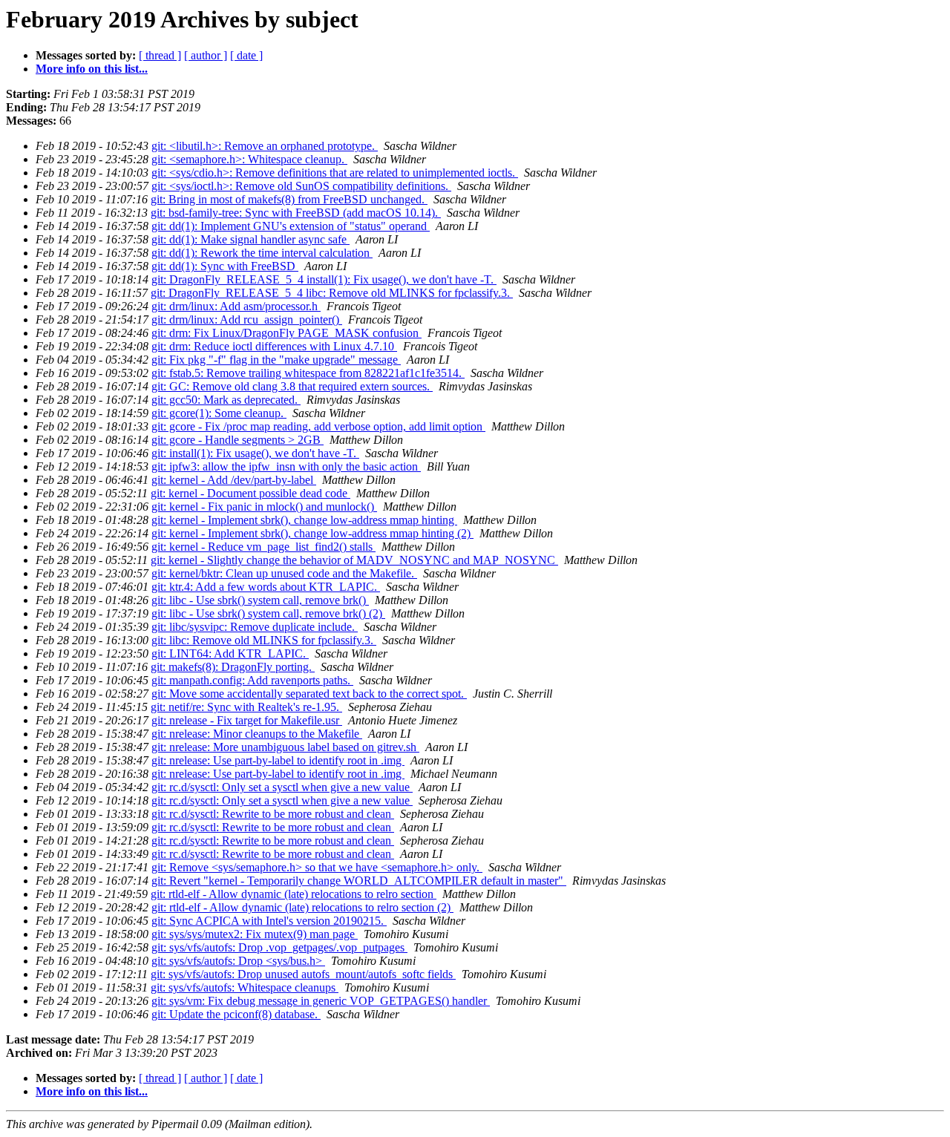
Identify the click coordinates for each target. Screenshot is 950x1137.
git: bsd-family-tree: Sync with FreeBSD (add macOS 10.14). (296, 212)
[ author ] (205, 55)
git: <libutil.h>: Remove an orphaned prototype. (264, 146)
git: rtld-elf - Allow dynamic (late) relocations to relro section (293, 894)
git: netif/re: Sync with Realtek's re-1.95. (246, 707)
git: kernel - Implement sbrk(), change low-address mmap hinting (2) (312, 533)
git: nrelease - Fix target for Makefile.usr (246, 720)
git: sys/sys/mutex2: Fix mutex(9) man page (254, 934)
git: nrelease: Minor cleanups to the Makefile (256, 733)
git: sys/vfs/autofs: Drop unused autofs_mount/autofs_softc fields (303, 974)
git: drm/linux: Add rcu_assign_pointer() (246, 319)
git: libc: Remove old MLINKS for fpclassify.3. (263, 640)
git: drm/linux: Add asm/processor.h (236, 306)
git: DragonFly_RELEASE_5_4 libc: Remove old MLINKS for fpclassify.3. (332, 292)
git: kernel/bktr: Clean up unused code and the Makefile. (284, 573)
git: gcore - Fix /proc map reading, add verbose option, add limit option (318, 426)
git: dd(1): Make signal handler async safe (250, 239)
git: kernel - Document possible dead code (250, 493)
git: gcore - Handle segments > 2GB (237, 439)
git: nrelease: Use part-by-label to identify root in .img (277, 760)
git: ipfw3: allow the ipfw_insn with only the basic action (286, 466)
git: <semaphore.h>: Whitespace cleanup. (249, 159)
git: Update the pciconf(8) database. (236, 1014)
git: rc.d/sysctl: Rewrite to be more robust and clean (272, 813)
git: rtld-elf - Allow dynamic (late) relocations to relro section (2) (302, 907)
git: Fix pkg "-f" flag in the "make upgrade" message (276, 359)
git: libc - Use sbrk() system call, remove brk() (260, 600)
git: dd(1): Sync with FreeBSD (224, 266)
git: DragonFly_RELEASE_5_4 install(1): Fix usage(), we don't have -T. (324, 279)
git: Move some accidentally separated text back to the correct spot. (309, 693)
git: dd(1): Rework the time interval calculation (262, 252)
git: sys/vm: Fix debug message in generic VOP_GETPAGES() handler (320, 1001)
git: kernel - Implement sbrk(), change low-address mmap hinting (304, 520)
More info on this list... (92, 68)
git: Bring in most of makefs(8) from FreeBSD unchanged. (289, 199)
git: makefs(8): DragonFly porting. (233, 667)
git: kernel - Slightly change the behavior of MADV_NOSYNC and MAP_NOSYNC (354, 560)
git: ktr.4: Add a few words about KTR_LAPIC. (265, 586)
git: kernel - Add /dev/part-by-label (233, 480)
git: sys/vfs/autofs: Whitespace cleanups (244, 987)
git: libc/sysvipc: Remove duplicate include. (254, 626)
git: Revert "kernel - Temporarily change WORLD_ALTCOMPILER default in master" (358, 880)
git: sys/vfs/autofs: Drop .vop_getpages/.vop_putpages (279, 947)
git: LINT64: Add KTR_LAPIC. (230, 653)
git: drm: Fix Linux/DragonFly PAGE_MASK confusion (286, 333)
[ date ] (246, 55)
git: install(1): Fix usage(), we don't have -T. (255, 453)
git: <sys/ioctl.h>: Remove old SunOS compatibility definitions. (301, 186)
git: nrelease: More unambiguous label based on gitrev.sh (285, 747)
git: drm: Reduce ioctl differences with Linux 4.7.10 (274, 346)
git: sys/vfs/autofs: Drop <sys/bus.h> (238, 960)
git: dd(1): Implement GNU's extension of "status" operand (290, 226)
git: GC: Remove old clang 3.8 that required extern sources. (292, 386)
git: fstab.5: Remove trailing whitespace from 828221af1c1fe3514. (308, 373)
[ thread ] (160, 55)
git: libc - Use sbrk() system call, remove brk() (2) (268, 613)
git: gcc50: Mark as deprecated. (226, 399)
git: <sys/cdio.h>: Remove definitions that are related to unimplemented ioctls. (334, 172)
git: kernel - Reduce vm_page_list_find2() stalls (263, 546)
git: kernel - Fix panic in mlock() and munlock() (264, 506)
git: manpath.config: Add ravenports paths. (252, 680)
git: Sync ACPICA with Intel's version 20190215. (269, 920)
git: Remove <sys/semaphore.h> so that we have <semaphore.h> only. (316, 867)
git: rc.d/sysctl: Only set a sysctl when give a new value (282, 787)
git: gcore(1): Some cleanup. (218, 413)
